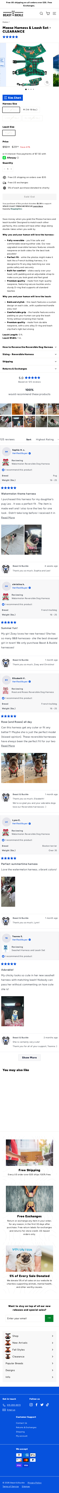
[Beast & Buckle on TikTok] (47, 1404)
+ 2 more (34, 551)
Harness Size (10, 103)
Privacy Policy (35, 1483)
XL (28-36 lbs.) (32, 118)
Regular (9, 133)
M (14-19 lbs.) (30, 109)
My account (22, 1436)
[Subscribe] (49, 1318)
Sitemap (26, 1486)
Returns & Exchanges (26, 1427)
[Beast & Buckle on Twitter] (42, 1404)
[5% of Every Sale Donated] (29, 1258)
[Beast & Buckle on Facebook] (36, 1404)
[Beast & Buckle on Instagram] (31, 1404)
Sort (29, 439)
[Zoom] (47, 82)
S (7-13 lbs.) (11, 109)
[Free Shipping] (29, 1152)
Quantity (8, 163)
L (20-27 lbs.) (12, 118)
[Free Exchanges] (29, 1199)
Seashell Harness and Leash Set (28, 950)
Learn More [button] (38, 206)
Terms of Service (11, 1486)
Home (5, 22)
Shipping (20, 1432)
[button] (11, 37)
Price (5, 141)
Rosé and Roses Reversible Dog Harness (33, 692)
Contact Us (21, 1423)
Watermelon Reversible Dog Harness (31, 464)
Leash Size (8, 127)
